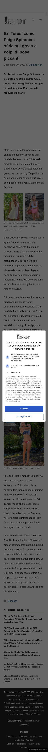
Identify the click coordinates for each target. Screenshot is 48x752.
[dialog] (24, 376)
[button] (24, 372)
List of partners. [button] (36, 387)
